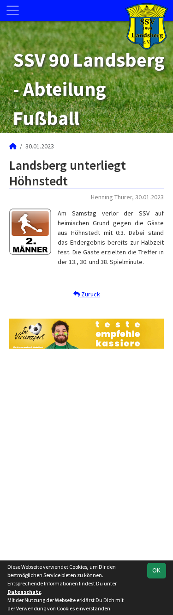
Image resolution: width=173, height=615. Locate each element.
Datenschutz (24, 591)
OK (156, 570)
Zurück (90, 294)
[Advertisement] (86, 454)
